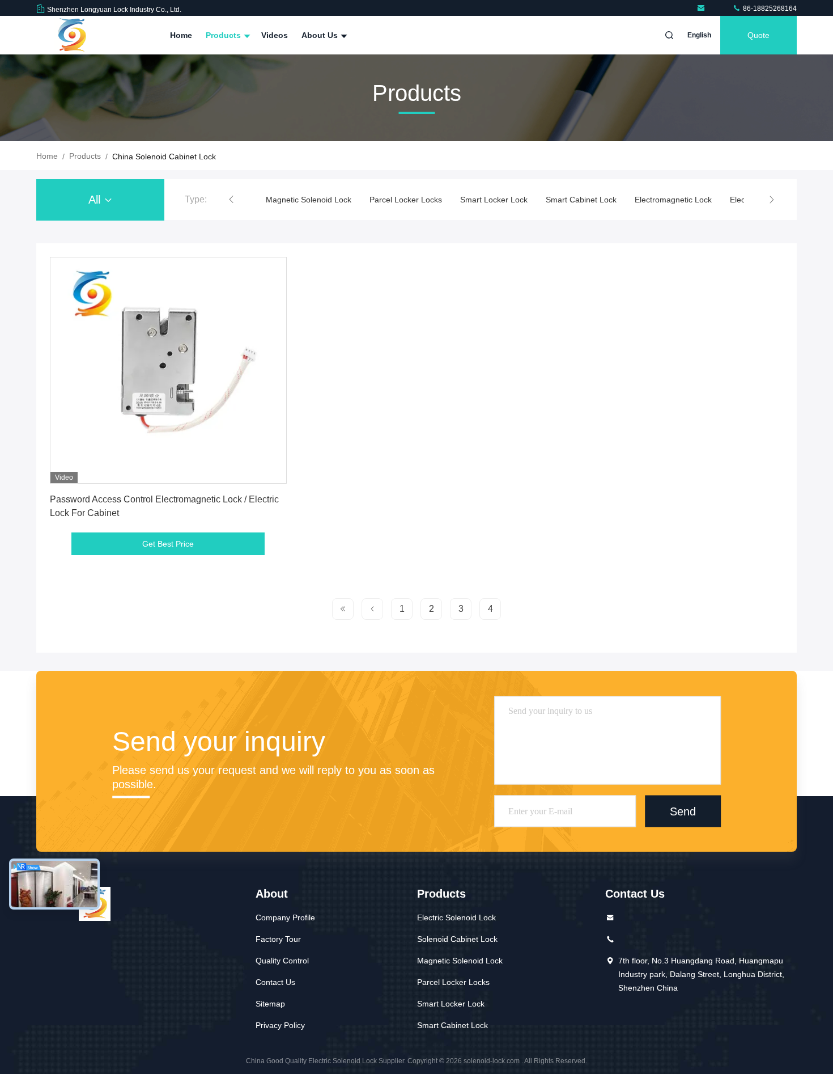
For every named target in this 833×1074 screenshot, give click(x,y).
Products (224, 35)
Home (181, 35)
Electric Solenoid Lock (456, 917)
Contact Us (275, 982)
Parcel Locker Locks (405, 199)
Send (683, 811)
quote (758, 35)
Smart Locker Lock (494, 199)
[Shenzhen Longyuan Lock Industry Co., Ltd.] (702, 8)
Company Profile (285, 917)
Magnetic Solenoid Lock (308, 199)
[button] (231, 199)
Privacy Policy (280, 1025)
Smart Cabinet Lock (581, 199)
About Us (320, 35)
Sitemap (270, 1003)
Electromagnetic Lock (673, 199)
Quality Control (282, 960)
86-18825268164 (769, 8)
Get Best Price (168, 543)
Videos (274, 35)
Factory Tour (278, 939)
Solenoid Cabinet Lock (457, 939)
